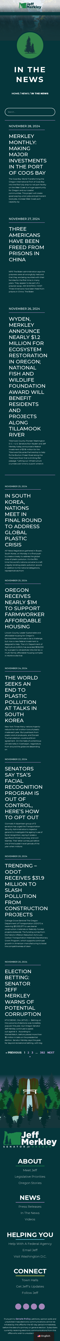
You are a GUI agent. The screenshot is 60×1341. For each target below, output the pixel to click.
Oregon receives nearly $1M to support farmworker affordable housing (24, 608)
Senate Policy (23, 1319)
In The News (30, 1212)
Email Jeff (30, 1250)
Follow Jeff (30, 1292)
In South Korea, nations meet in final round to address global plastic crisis (23, 520)
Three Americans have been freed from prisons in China (26, 244)
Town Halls (30, 1280)
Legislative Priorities (30, 1176)
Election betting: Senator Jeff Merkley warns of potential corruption (23, 992)
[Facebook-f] (18, 1307)
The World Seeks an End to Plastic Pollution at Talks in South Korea (21, 699)
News (25, 93)
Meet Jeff (30, 1170)
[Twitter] (42, 1307)
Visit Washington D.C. (30, 1256)
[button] (30, 13)
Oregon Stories (30, 1182)
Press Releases (30, 1206)
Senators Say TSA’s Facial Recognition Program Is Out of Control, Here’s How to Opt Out (24, 793)
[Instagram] (26, 1307)
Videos (30, 1219)
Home (15, 93)
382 (42, 1052)
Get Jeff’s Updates (30, 1286)
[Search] (51, 112)
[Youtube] (34, 1307)
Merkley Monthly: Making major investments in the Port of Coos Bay (28, 154)
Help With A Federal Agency (30, 1243)
